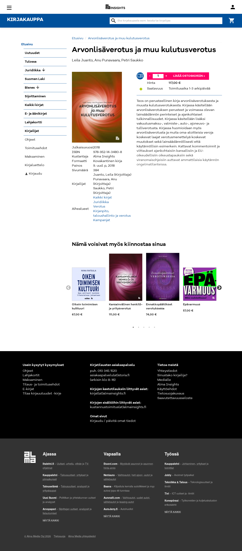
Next (219, 287)
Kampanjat (101, 220)
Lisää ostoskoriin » (189, 76)
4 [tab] (149, 327)
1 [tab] (133, 327)
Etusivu (77, 38)
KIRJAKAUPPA (25, 19)
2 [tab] (138, 327)
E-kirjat (28, 389)
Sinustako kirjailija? (172, 375)
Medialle (164, 380)
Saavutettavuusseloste (175, 398)
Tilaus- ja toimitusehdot (41, 384)
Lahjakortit (31, 375)
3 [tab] (144, 327)
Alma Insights (168, 384)
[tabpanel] (88, 286)
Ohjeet (28, 371)
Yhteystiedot (167, 371)
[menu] (9, 7)
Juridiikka (101, 202)
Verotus (99, 206)
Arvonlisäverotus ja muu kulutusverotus (119, 38)
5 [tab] (154, 327)
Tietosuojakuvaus (170, 393)
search (114, 21)
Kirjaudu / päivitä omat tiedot (113, 421)
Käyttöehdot (167, 389)
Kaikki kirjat (102, 197)
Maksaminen (32, 380)
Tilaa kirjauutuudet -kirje (42, 393)
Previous (68, 287)
